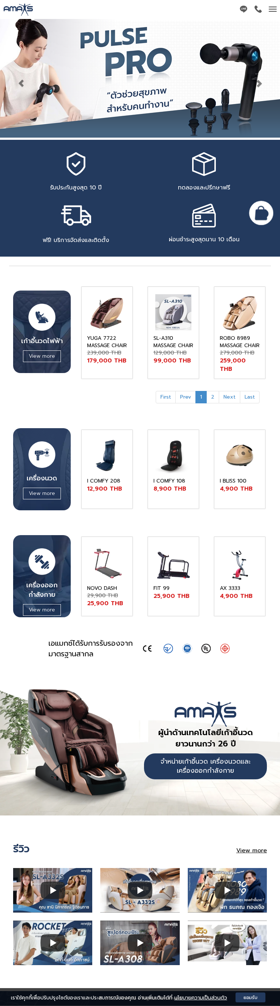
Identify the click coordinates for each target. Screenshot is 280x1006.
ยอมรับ (250, 997)
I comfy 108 (169, 481)
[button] (21, 79)
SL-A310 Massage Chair (173, 341)
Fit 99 (161, 588)
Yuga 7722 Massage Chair (107, 341)
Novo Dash (102, 588)
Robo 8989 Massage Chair (240, 341)
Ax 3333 (230, 588)
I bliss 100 (233, 481)
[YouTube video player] (52, 890)
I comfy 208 (103, 481)
